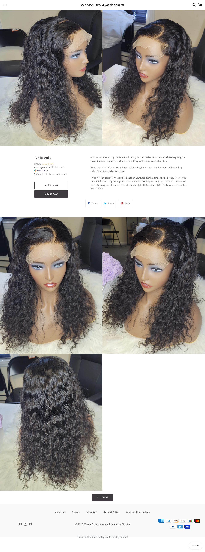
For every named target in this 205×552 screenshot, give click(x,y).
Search (76, 512)
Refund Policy (112, 512)
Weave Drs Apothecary (102, 5)
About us (60, 512)
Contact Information (138, 512)
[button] (51, 169)
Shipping (38, 174)
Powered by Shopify (119, 524)
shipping (92, 512)
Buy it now (51, 193)
